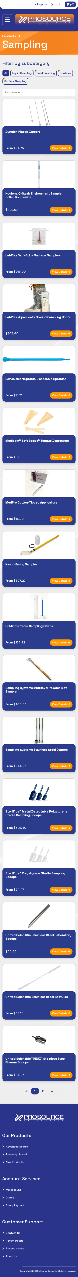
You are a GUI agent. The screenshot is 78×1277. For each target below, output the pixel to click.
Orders (10, 1197)
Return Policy (14, 1240)
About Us (12, 1256)
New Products (15, 1162)
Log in (57, 4)
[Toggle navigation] (7, 19)
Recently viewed (16, 1154)
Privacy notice (15, 1248)
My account (13, 1189)
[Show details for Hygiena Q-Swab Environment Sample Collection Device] (39, 174)
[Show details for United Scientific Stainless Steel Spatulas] (39, 977)
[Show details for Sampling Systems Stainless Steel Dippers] (39, 730)
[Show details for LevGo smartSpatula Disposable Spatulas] (39, 359)
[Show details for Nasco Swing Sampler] (39, 545)
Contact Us (13, 1233)
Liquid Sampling (22, 73)
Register (41, 4)
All (5, 73)
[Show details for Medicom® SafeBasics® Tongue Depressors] (39, 421)
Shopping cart (15, 1205)
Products (9, 36)
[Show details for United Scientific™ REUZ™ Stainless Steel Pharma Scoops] (39, 1039)
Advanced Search (17, 1146)
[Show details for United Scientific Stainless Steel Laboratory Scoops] (39, 916)
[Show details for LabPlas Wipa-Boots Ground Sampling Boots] (39, 298)
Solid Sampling (46, 73)
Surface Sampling (15, 81)
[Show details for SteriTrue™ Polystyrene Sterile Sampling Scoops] (39, 854)
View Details (60, 148)
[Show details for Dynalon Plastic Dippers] (39, 112)
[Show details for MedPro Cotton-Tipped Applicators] (39, 483)
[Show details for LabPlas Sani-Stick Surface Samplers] (39, 236)
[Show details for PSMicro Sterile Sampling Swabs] (39, 607)
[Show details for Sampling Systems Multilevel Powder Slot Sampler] (39, 668)
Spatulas (65, 73)
